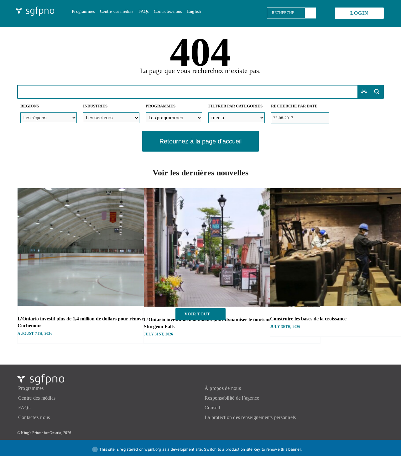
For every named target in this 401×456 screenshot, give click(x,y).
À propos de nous (223, 388)
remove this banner (283, 449)
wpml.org (152, 449)
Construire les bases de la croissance (308, 318)
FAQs (24, 407)
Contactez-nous (34, 417)
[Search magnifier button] (377, 92)
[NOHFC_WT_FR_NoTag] (35, 9)
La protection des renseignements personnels (250, 417)
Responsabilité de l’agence (232, 398)
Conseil (212, 407)
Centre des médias (36, 398)
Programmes (31, 388)
